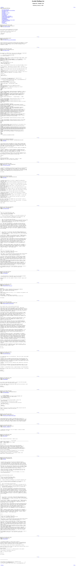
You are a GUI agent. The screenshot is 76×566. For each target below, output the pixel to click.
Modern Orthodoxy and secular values (7, 16)
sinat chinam (4, 13)
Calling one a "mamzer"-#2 (6, 20)
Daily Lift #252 (4, 21)
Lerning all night (4, 23)
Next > (75, 7)
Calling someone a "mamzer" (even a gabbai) (9, 415)
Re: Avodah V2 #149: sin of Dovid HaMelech (8, 10)
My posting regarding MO (5, 12)
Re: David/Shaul (4, 15)
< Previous (1, 7)
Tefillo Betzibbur (4, 18)
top (38, 36)
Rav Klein (3, 22)
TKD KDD (4, 140)
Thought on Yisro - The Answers (7, 285)
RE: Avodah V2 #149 (5, 11)
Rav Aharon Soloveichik (5, 9)
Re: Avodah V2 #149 (5, 14)
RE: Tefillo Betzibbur (5, 19)
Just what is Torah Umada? (6, 17)
